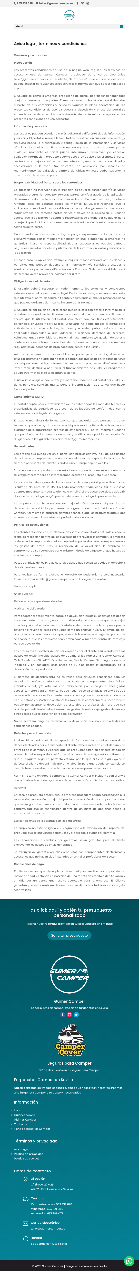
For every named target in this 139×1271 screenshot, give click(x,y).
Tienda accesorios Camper (32, 1128)
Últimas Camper (25, 1119)
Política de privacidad (29, 1154)
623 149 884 (55, 1208)
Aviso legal (21, 1149)
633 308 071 (55, 1213)
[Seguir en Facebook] (62, 1014)
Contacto (20, 1124)
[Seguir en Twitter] (76, 1014)
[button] (129, 1261)
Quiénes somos (24, 1115)
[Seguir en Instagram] (69, 1014)
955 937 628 (25, 3)
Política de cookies (26, 1158)
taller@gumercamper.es (48, 1228)
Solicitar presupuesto (69, 935)
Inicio (17, 1110)
